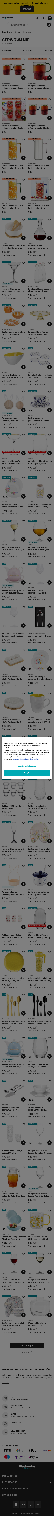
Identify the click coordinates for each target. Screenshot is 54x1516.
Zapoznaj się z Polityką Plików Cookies (26, 759)
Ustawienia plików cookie (27, 766)
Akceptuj (27, 773)
